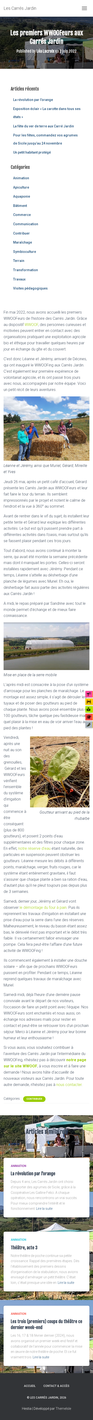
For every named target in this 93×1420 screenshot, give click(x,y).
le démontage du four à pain (43, 907)
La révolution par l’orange (33, 100)
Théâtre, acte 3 (24, 1247)
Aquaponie (21, 196)
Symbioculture (24, 252)
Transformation (25, 270)
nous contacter (69, 1084)
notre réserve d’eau (34, 848)
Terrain (18, 261)
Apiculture (21, 187)
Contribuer (21, 233)
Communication (25, 224)
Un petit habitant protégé (32, 152)
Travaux (19, 279)
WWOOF (31, 324)
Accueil (30, 1386)
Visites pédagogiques (30, 288)
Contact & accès (56, 1386)
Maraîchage (22, 242)
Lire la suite (44, 1208)
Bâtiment (20, 206)
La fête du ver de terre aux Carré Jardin (43, 126)
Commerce (22, 215)
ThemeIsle (63, 1408)
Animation (21, 178)
